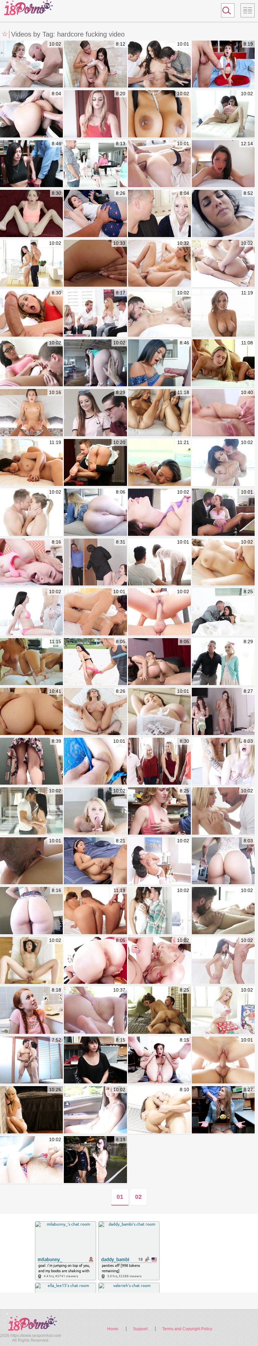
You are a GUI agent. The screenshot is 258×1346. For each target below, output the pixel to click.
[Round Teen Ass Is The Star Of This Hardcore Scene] (95, 512)
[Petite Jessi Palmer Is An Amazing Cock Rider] (159, 662)
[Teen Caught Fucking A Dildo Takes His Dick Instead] (223, 761)
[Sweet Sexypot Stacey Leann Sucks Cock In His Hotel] (31, 911)
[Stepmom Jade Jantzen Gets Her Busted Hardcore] (95, 263)
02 (138, 1196)
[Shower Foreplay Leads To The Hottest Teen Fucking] (95, 64)
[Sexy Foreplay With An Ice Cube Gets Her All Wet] (159, 313)
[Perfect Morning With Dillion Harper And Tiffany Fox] (31, 463)
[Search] (227, 10)
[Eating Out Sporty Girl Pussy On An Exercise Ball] (159, 612)
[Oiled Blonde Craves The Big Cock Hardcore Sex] (223, 263)
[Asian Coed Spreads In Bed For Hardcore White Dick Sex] (31, 363)
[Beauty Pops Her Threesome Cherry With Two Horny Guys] (159, 64)
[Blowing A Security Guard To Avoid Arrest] (223, 1110)
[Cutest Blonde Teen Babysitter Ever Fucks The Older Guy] (223, 662)
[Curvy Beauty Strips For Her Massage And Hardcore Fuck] (223, 562)
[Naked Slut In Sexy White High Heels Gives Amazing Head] (31, 961)
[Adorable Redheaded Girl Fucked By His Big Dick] (31, 1010)
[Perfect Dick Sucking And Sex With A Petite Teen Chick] (159, 1010)
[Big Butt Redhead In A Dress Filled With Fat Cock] (95, 961)
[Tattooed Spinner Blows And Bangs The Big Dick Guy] (159, 1110)
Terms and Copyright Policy (187, 1329)
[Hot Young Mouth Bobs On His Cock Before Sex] (223, 1060)
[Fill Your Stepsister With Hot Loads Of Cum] (223, 213)
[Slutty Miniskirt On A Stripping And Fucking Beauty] (95, 612)
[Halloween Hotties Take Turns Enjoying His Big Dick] (223, 711)
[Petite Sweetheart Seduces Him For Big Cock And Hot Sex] (159, 213)
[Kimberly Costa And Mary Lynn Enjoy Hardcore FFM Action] (159, 413)
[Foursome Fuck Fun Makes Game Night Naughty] (95, 313)
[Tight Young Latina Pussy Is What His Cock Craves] (159, 363)
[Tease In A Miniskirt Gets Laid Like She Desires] (223, 114)
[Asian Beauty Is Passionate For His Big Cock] (31, 263)
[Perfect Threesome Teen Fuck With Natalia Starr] (223, 363)
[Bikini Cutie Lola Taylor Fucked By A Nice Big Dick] (31, 1160)
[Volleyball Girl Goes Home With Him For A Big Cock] (95, 662)
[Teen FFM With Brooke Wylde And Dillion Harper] (31, 662)
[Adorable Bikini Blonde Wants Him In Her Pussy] (223, 911)
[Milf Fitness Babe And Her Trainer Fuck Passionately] (31, 512)
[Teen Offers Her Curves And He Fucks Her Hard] (31, 313)
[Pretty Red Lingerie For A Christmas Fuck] (223, 1010)
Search (225, 12)
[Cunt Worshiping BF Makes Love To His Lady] (31, 861)
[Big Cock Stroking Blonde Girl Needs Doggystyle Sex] (223, 811)
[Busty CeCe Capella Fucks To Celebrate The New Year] (159, 911)
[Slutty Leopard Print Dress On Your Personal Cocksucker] (31, 1060)
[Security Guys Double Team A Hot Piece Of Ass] (31, 164)
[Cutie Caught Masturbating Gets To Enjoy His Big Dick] (95, 463)
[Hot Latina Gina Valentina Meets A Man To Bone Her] (31, 761)
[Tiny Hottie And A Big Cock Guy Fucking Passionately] (223, 961)
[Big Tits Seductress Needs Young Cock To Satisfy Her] (95, 562)
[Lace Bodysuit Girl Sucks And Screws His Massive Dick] (223, 861)
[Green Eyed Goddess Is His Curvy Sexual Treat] (159, 114)
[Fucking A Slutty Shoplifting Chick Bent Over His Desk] (95, 1060)
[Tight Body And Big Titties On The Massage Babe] (223, 463)
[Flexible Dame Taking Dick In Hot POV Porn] (31, 413)
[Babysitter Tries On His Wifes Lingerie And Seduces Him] (95, 861)
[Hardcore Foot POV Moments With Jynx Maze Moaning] (31, 711)
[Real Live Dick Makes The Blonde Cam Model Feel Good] (95, 114)
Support (140, 1329)
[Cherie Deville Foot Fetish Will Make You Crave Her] (223, 413)
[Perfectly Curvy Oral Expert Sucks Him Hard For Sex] (159, 711)
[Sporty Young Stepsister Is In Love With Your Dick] (31, 213)
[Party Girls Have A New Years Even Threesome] (95, 1160)
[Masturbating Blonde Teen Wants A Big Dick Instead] (31, 114)
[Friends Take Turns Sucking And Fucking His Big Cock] (95, 164)
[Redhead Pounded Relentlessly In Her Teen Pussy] (31, 562)
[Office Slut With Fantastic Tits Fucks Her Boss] (223, 512)
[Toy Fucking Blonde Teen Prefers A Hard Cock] (95, 811)
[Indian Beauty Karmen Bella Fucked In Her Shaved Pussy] (95, 761)
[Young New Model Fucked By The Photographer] (159, 1060)
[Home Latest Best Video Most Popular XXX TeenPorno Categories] (248, 10)
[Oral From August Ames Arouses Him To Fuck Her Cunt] (159, 263)
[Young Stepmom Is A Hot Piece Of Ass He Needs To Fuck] (95, 711)
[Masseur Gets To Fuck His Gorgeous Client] (159, 562)
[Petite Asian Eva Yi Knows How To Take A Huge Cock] (95, 1010)
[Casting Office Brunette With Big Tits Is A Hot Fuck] (95, 1110)
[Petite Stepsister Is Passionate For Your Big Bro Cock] (95, 213)
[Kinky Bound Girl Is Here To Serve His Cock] (31, 1110)
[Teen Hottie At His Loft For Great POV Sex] (95, 363)
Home (112, 1329)
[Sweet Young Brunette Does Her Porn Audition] (159, 961)
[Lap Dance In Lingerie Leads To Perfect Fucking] (159, 861)
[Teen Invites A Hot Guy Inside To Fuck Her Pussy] (31, 811)
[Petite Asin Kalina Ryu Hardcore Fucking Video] (159, 463)
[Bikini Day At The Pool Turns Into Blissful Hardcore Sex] (159, 512)
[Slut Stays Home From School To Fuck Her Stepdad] (223, 612)
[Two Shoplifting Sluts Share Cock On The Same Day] (159, 811)
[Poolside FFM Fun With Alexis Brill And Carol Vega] (95, 911)
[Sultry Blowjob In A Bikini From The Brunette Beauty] (31, 612)
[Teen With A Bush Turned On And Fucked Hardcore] (31, 64)
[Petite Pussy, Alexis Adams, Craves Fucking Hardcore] (223, 313)
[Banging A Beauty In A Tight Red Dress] (159, 761)
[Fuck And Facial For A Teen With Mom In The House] (95, 413)
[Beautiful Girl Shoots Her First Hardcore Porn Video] (223, 164)
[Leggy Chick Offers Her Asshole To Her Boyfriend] (159, 164)
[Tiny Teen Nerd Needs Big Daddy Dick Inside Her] (223, 64)
